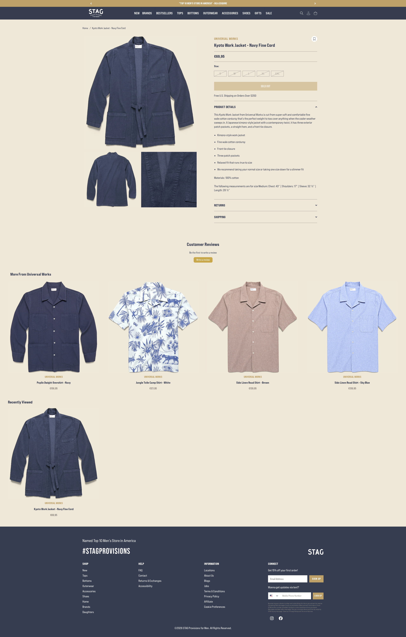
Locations (209, 570)
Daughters (88, 612)
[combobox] (273, 595)
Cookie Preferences (214, 606)
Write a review (203, 259)
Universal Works (226, 39)
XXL (277, 73)
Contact (142, 575)
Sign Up (316, 578)
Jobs (206, 586)
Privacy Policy (211, 596)
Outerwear (88, 586)
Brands (86, 606)
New (84, 570)
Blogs (207, 580)
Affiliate (208, 601)
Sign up (318, 595)
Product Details (225, 107)
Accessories (89, 591)
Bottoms (87, 580)
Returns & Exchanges (149, 580)
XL (263, 73)
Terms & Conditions (214, 591)
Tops (85, 575)
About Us (209, 575)
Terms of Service (307, 611)
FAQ (140, 570)
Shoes (85, 596)
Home (85, 28)
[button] (315, 3)
